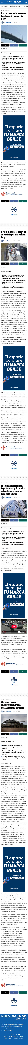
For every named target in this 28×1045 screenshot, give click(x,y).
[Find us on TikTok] (11, 1034)
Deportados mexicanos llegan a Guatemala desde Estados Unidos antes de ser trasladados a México (14, 63)
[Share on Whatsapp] (23, 45)
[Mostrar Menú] (2, 2)
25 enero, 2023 (17, 22)
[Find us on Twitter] (16, 1034)
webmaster (8, 22)
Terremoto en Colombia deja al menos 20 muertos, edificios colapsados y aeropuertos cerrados (13, 747)
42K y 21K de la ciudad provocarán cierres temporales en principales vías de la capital (13, 68)
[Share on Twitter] (5, 45)
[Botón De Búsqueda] (26, 2)
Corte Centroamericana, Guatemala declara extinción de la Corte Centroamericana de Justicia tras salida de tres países (13, 58)
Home (2, 10)
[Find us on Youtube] (19, 1034)
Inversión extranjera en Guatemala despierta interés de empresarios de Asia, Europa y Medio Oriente (13, 757)
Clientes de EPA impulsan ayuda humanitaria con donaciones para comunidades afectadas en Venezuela (14, 752)
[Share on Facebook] (14, 45)
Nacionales (4, 6)
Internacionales (8, 699)
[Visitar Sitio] (14, 2)
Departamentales (15, 6)
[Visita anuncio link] (14, 137)
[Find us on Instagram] (13, 1034)
